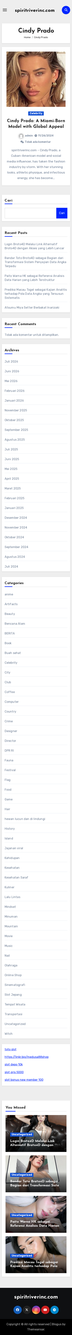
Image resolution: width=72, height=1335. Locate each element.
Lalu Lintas (12, 897)
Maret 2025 (13, 488)
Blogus (56, 1324)
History (10, 828)
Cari (9, 200)
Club (8, 682)
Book (8, 643)
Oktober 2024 (14, 537)
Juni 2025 (12, 459)
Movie (9, 936)
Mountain (11, 926)
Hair (7, 809)
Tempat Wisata (15, 1004)
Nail (7, 955)
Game (9, 799)
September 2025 (16, 430)
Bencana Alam (15, 623)
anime (9, 594)
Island (9, 838)
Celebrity (36, 113)
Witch (9, 1033)
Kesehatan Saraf (16, 877)
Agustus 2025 (15, 439)
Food (8, 789)
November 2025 (16, 410)
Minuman (11, 916)
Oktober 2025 (14, 420)
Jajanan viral (14, 848)
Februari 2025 (15, 498)
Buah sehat (13, 653)
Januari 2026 (14, 400)
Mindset (10, 907)
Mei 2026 (11, 381)
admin (29, 135)
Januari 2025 (14, 508)
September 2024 (16, 547)
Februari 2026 (15, 391)
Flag (8, 780)
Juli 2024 (11, 566)
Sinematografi (15, 985)
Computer (12, 702)
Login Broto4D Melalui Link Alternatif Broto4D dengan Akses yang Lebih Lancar (32, 1145)
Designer (11, 731)
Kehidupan (12, 858)
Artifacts (11, 604)
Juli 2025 (11, 449)
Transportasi (13, 1014)
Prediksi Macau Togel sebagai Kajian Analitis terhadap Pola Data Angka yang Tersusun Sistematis (36, 294)
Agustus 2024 (15, 557)
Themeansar (35, 1329)
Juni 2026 (12, 371)
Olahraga (11, 965)
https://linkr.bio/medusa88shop (27, 1057)
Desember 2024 (16, 517)
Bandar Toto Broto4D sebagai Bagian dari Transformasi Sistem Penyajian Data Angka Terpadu (35, 262)
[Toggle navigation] (5, 10)
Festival (10, 770)
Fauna (9, 760)
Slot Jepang (13, 994)
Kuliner (9, 887)
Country (10, 711)
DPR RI (9, 750)
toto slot (10, 1049)
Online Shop (13, 975)
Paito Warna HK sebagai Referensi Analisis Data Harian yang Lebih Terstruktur (34, 1225)
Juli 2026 (11, 361)
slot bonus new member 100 (24, 1080)
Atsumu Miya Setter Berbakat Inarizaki (32, 307)
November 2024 (16, 527)
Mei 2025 (11, 469)
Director (10, 741)
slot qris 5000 (14, 1072)
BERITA (10, 633)
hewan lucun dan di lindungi (25, 819)
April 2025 (12, 478)
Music (9, 946)
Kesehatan (12, 867)
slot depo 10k (14, 1064)
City (8, 672)
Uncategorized (15, 1024)
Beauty (10, 614)
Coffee (10, 692)
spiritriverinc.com (35, 10)
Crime (9, 721)
